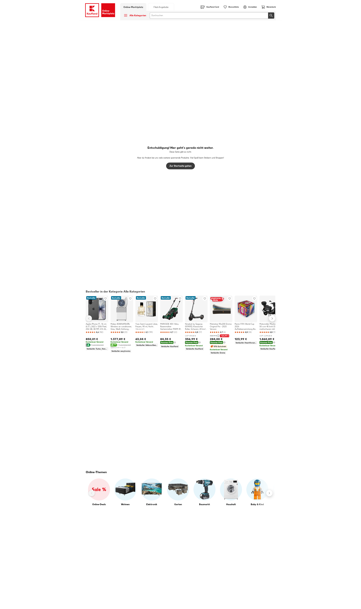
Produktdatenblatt (97, 345)
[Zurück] (92, 493)
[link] (161, 7)
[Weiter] (269, 493)
